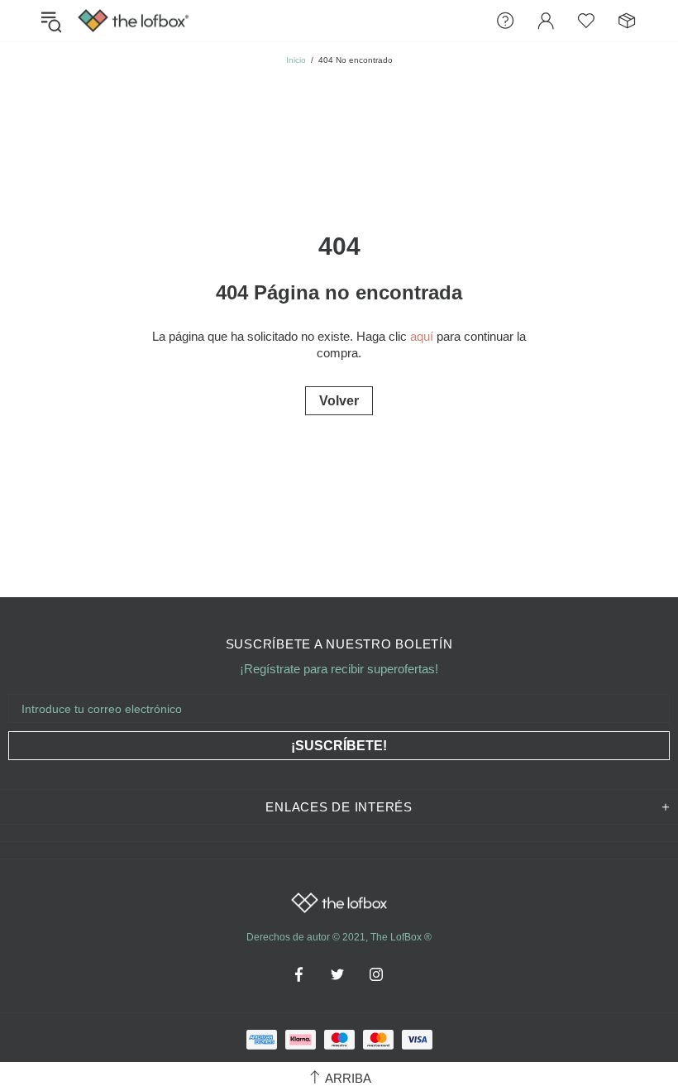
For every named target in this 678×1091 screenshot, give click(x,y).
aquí (421, 336)
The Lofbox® (133, 21)
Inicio (296, 60)
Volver (339, 401)
